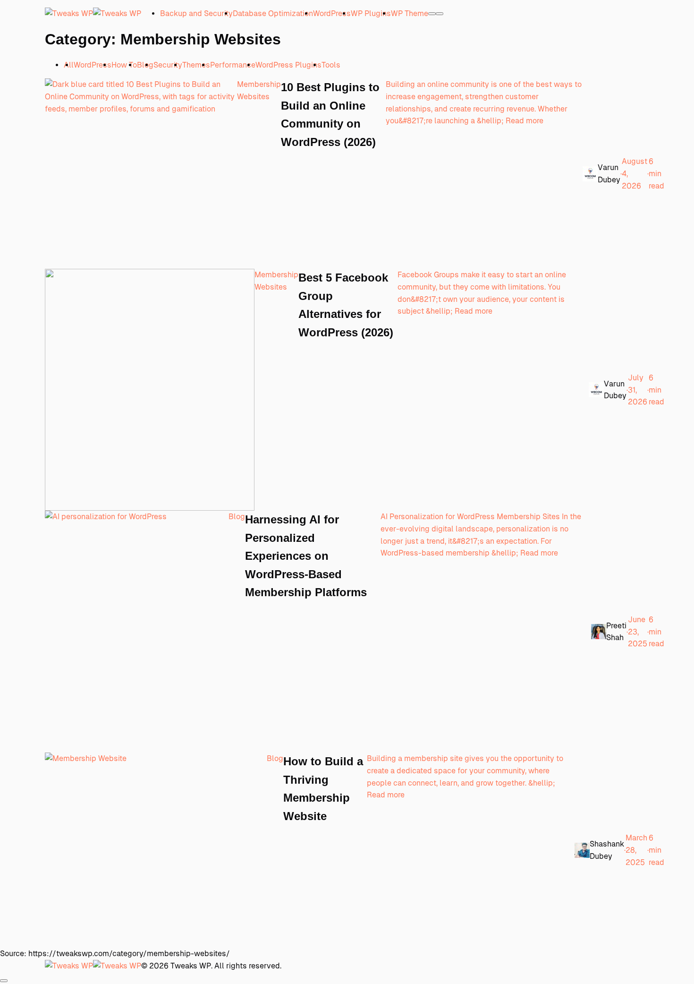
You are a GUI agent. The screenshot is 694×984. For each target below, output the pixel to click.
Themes (196, 64)
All (69, 64)
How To (124, 64)
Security (167, 64)
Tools (331, 64)
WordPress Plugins (288, 64)
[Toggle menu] (439, 13)
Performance (232, 64)
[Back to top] (4, 980)
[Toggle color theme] (432, 13)
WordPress (92, 64)
